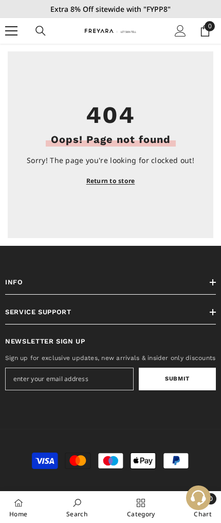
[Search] (40, 31)
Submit (177, 378)
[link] (77, 507)
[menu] (11, 31)
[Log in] (180, 31)
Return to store (110, 180)
